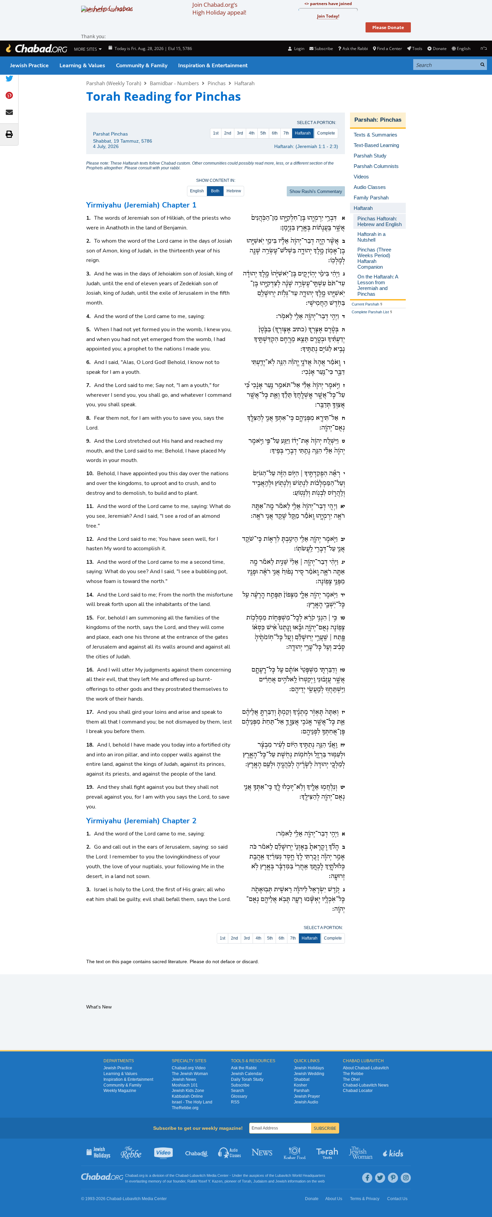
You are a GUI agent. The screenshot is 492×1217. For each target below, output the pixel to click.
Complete (326, 133)
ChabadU (197, 1152)
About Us (333, 1198)
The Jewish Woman (190, 1073)
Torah (246, 1181)
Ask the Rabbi (355, 48)
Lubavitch (198, 1175)
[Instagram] (406, 1178)
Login (298, 48)
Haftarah (244, 83)
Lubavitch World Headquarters (300, 1175)
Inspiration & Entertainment (213, 65)
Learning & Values (82, 65)
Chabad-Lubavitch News (366, 1085)
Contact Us (397, 1198)
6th (275, 133)
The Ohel (351, 1079)
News (262, 1152)
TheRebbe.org (185, 1107)
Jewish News (184, 1079)
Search (237, 1090)
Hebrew (234, 191)
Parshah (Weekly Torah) (113, 83)
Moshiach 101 (185, 1085)
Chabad (181, 1175)
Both (215, 191)
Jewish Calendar (246, 1073)
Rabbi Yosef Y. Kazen (204, 1181)
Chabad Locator (358, 1090)
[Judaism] (36, 48)
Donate (439, 48)
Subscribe (240, 1085)
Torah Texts (328, 1152)
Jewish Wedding (309, 1073)
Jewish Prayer (307, 1096)
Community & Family (141, 65)
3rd (240, 133)
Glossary (239, 1096)
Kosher (300, 1085)
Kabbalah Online (187, 1096)
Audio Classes (229, 1152)
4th (252, 133)
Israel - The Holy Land (192, 1102)
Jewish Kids (393, 1152)
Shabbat (301, 1079)
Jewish (281, 1181)
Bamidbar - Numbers (174, 83)
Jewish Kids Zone (188, 1090)
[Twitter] (380, 1178)
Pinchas (217, 83)
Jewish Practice (29, 65)
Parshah (365, 120)
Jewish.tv (164, 1152)
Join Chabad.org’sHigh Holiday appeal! (219, 8)
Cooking (295, 1152)
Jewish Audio (306, 1102)
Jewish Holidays (309, 1068)
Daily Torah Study (247, 1079)
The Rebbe (353, 1073)
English (197, 191)
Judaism (260, 1181)
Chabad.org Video (189, 1068)
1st (215, 133)
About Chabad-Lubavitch (366, 1068)
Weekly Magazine (119, 1090)
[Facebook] (367, 1178)
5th (263, 133)
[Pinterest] (393, 1178)
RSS (235, 1102)
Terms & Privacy (364, 1198)
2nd (227, 133)
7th (286, 133)
